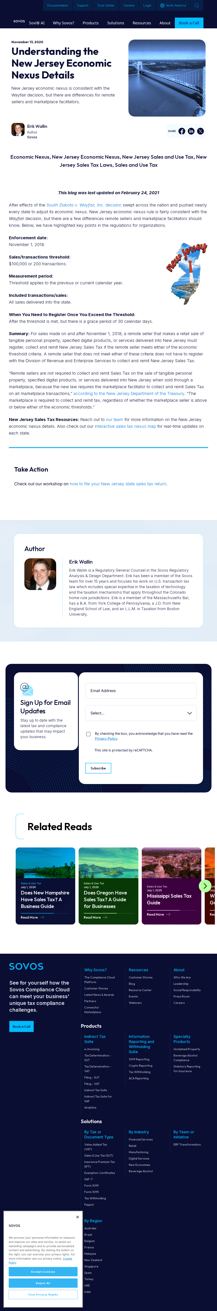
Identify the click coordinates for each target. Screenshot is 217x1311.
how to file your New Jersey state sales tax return (118, 483)
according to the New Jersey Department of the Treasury (129, 393)
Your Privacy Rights (43, 1294)
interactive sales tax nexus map (125, 426)
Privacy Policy (106, 738)
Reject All (43, 1283)
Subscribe (98, 768)
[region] (43, 1259)
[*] (86, 686)
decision (83, 205)
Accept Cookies (43, 1271)
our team (114, 419)
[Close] (77, 1217)
